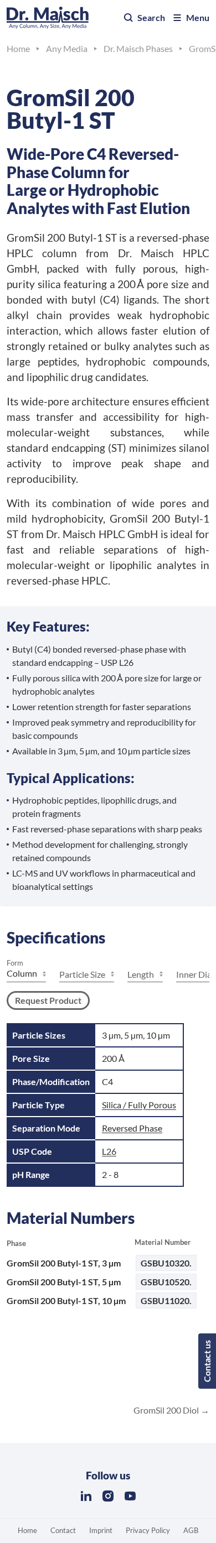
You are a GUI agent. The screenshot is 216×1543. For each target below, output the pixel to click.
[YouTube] (130, 1496)
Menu (197, 17)
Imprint (100, 1530)
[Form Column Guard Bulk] (26, 974)
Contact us (207, 1361)
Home (27, 1530)
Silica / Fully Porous (139, 1104)
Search (151, 17)
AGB (190, 1530)
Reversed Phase (132, 1128)
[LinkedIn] (86, 1496)
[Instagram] (108, 1496)
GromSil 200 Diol (166, 1410)
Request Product (48, 1000)
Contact (63, 1530)
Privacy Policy (148, 1530)
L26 (109, 1151)
